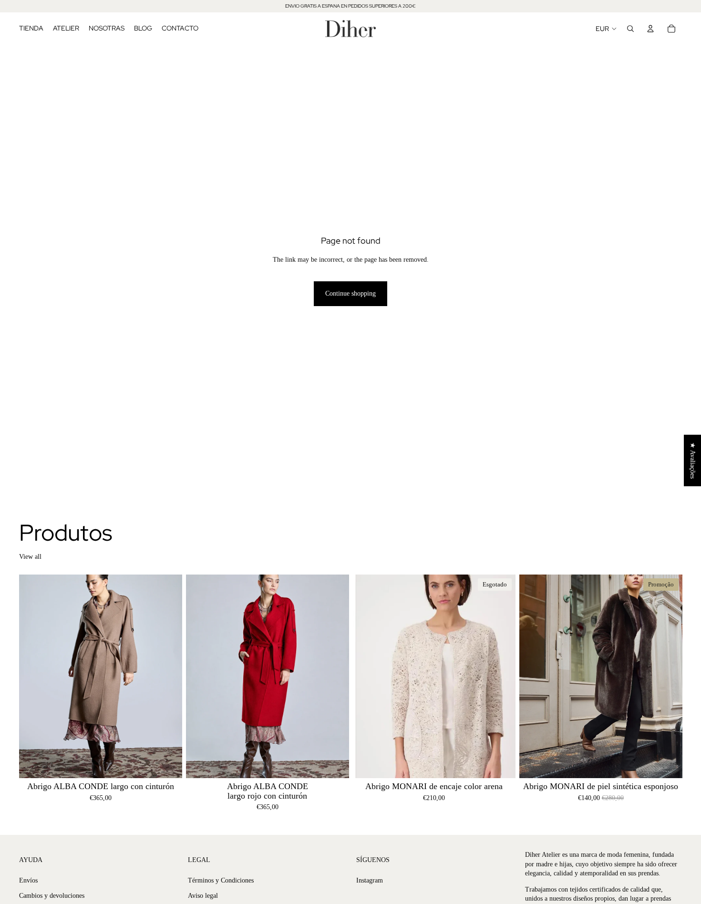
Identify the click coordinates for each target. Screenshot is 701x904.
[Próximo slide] (168, 676)
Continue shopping (350, 293)
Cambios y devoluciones (51, 895)
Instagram (369, 880)
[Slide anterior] (33, 676)
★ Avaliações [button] (692, 460)
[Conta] (650, 28)
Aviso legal (203, 895)
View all (30, 556)
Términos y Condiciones (221, 880)
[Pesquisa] (630, 28)
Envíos (28, 880)
